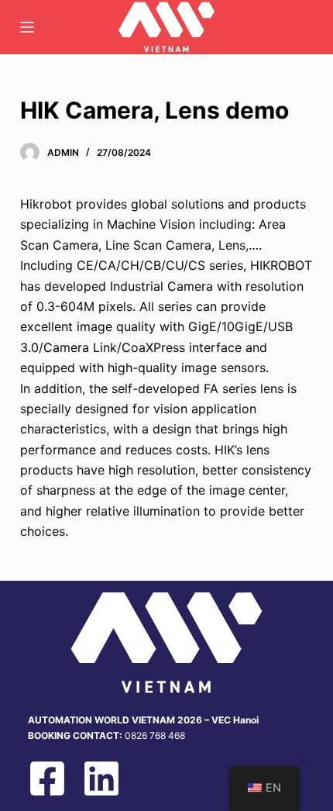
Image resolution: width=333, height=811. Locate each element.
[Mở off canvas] (27, 27)
